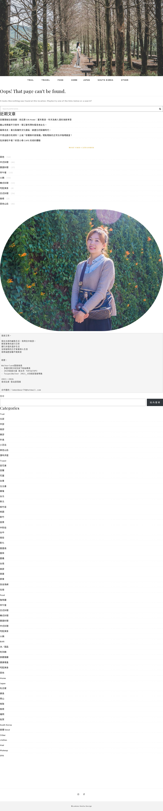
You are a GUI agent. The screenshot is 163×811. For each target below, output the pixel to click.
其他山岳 (4, 203)
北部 (2, 419)
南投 (2, 537)
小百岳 (3, 445)
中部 (2, 424)
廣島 (2, 693)
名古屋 (3, 688)
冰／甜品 (4, 646)
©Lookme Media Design (81, 806)
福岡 (2, 714)
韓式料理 (4, 183)
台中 (2, 532)
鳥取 (2, 704)
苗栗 (2, 522)
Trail (30, 80)
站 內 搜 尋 (155, 402)
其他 (2, 157)
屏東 (2, 579)
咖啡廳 (3, 600)
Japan (86, 80)
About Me (147, 3)
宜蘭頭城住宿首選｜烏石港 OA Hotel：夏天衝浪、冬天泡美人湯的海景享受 (36, 119)
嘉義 (2, 558)
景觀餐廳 (4, 657)
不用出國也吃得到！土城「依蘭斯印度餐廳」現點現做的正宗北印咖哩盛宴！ (36, 135)
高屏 (2, 569)
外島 (2, 439)
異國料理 (4, 167)
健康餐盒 (4, 662)
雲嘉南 (3, 548)
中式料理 (4, 162)
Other (124, 80)
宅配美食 (4, 188)
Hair (2, 745)
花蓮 (2, 475)
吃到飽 (3, 652)
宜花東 (3, 465)
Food (61, 80)
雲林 (2, 553)
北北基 (3, 486)
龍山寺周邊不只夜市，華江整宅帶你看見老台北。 (23, 125)
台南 (2, 563)
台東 (2, 481)
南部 (2, 429)
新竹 (2, 517)
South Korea (105, 80)
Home (74, 80)
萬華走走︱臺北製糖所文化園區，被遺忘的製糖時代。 (25, 130)
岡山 (2, 698)
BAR (2, 641)
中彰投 (3, 527)
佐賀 (2, 719)
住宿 (2, 589)
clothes (3, 740)
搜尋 (2, 396)
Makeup (4, 750)
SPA (2, 755)
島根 (2, 198)
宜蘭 (2, 470)
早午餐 (3, 172)
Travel (46, 80)
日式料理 (4, 193)
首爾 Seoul (5, 729)
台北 (2, 496)
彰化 (2, 543)
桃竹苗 (3, 507)
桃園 (2, 511)
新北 (2, 501)
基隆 (2, 491)
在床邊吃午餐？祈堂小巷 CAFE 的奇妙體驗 (20, 140)
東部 (2, 434)
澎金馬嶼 (4, 584)
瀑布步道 (4, 455)
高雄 (2, 574)
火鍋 (2, 177)
